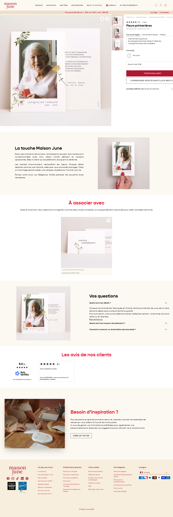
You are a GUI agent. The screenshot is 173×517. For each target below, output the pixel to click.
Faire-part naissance (71, 474)
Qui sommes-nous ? (45, 494)
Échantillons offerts (95, 471)
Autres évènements (129, 5)
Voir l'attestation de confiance (22, 379)
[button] (105, 12)
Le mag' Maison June (45, 474)
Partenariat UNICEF (45, 481)
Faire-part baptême (70, 478)
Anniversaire (77, 5)
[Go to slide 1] (171, 88)
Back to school (94, 5)
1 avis (145, 22)
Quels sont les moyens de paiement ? (107, 323)
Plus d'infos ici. (96, 319)
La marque (164, 12)
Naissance (51, 5)
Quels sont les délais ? (100, 303)
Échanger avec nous (95, 489)
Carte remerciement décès (157, 17)
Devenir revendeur (45, 487)
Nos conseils (42, 478)
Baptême (64, 5)
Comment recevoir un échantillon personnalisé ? (112, 329)
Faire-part (67, 481)
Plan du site (118, 488)
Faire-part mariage (70, 471)
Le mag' (154, 12)
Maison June (130, 17)
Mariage (39, 5)
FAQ (89, 486)
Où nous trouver (44, 490)
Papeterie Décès (141, 17)
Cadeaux (112, 5)
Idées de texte (94, 474)
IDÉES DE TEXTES (81, 435)
